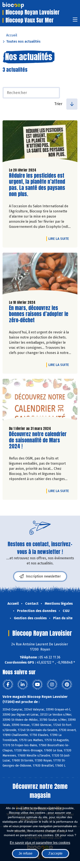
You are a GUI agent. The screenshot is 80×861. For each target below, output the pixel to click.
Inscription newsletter (43, 576)
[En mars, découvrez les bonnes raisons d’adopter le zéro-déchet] (40, 275)
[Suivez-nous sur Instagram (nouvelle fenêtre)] (52, 684)
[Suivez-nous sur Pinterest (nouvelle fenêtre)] (66, 684)
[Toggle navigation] (75, 21)
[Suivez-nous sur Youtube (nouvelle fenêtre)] (37, 684)
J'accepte (55, 853)
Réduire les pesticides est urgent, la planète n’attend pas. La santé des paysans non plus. (37, 185)
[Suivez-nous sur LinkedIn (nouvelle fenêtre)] (22, 684)
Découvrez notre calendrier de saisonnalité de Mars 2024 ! (38, 440)
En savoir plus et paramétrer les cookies (40, 843)
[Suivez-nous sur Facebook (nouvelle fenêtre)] (8, 684)
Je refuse (25, 853)
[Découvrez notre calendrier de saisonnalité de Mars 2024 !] (40, 401)
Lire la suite (59, 238)
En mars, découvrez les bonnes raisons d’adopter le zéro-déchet (38, 314)
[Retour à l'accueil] (20, 5)
